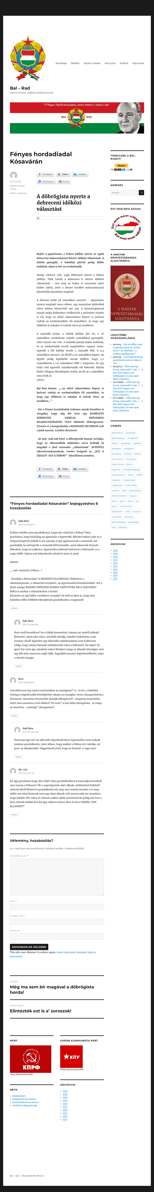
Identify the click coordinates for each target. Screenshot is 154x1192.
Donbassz (131, 433)
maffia (139, 475)
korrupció (131, 459)
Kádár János (118, 464)
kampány (116, 454)
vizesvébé (116, 517)
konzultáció (117, 459)
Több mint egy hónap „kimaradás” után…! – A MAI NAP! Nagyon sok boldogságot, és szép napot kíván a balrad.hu (128, 372)
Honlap (15, 930)
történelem (117, 511)
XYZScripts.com (93, 1190)
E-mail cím (17, 916)
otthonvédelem (119, 496)
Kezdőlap (61, 63)
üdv (113, 527)
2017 (65, 1119)
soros (114, 501)
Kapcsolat (138, 63)
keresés (127, 454)
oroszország (134, 490)
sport (122, 501)
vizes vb (136, 511)
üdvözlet (122, 527)
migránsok (117, 485)
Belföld (75, 63)
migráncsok (129, 480)
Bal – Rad (20, 88)
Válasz (14, 608)
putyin (133, 496)
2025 (65, 1094)
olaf (124, 490)
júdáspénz (129, 448)
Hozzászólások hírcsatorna (25, 1102)
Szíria (130, 501)
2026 (65, 1091)
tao (137, 501)
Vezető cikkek (92, 63)
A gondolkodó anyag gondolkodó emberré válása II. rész (128, 360)
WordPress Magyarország (24, 1105)
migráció (116, 480)
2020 (65, 1110)
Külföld (124, 63)
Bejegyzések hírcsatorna (24, 1099)
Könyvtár (110, 63)
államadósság (118, 522)
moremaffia (131, 485)
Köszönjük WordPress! (33, 1176)
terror (114, 506)
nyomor (115, 490)
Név (13, 901)
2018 (65, 1116)
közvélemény (118, 475)
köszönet (116, 469)
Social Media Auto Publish (64, 1190)
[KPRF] (30, 1059)
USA (128, 511)
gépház (137, 443)
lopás (130, 475)
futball (115, 443)
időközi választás (18, 193)
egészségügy (118, 438)
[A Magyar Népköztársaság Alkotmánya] (127, 293)
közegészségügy (131, 469)
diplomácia (117, 433)
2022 (65, 1103)
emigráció (132, 438)
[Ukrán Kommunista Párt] (71, 1056)
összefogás (133, 522)
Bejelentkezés (19, 1096)
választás (128, 517)
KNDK (137, 454)
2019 (65, 1113)
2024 (65, 1097)
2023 (65, 1100)
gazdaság (126, 443)
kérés (129, 464)
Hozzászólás (19, 856)
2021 (65, 1107)
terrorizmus (125, 506)
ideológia (116, 448)
